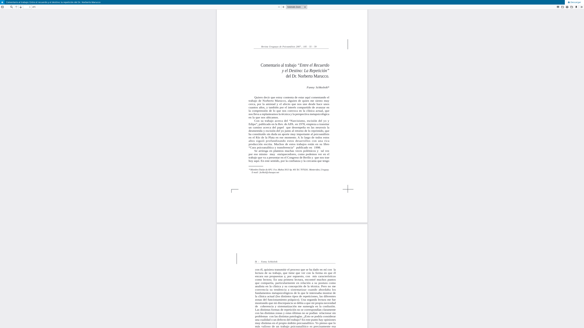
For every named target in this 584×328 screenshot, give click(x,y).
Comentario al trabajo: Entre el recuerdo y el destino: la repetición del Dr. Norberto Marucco (53, 2)
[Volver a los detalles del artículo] (2, 2)
